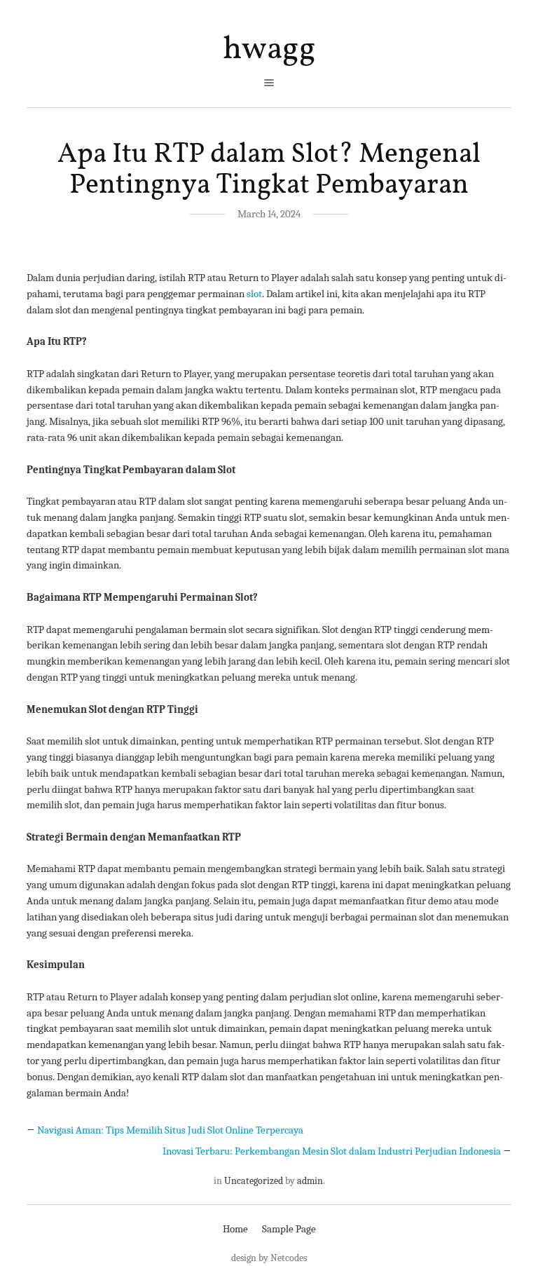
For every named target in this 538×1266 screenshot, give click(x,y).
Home (235, 1229)
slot (254, 293)
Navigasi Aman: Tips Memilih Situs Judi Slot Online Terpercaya (170, 1130)
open (269, 83)
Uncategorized (253, 1181)
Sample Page (289, 1229)
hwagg (269, 49)
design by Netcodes (269, 1258)
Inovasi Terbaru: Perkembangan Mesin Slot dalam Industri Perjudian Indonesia (332, 1151)
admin (310, 1181)
